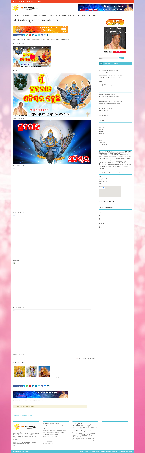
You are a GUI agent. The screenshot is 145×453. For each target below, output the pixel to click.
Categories (107, 63)
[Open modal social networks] (48, 35)
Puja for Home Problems (104, 138)
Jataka (124, 158)
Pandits (113, 162)
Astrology (101, 126)
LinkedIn (102, 223)
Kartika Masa (79, 432)
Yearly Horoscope (103, 144)
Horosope (104, 158)
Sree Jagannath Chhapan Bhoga (106, 106)
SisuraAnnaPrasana (108, 166)
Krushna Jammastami (111, 160)
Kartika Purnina (104, 160)
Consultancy (125, 154)
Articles (44, 15)
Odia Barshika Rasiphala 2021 (106, 108)
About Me (30, 1)
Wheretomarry (102, 168)
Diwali (104, 156)
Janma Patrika (92, 15)
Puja (126, 162)
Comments (115, 63)
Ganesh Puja (111, 156)
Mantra (120, 160)
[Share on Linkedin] (33, 35)
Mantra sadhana (126, 160)
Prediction (120, 161)
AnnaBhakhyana (115, 152)
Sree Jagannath (82, 15)
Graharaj (17, 400)
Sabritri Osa (118, 164)
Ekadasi (106, 156)
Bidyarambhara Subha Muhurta (106, 72)
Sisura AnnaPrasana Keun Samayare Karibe (23, 415)
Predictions (35, 15)
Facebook (102, 212)
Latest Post (101, 129)
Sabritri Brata (113, 164)
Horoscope (25, 15)
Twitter (102, 216)
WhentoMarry (125, 166)
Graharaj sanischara (23, 400)
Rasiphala (103, 164)
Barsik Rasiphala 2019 (104, 113)
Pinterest (102, 227)
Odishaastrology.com (109, 85)
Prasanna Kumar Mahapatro (20, 23)
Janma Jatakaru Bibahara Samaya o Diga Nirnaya (110, 75)
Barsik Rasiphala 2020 (104, 110)
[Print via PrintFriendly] (39, 35)
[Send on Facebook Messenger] (45, 35)
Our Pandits (62, 15)
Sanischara (40, 400)
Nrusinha (105, 162)
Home (14, 1)
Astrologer (104, 153)
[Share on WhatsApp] (27, 35)
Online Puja (52, 15)
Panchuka (109, 162)
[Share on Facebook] (18, 35)
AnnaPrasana (121, 152)
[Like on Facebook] (42, 35)
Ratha (109, 164)
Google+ (102, 219)
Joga (126, 158)
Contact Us (39, 1)
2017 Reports (105, 151)
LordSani (30, 400)
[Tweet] (24, 35)
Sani (33, 400)
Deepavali (100, 156)
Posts (101, 63)
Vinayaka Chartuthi (117, 166)
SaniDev (36, 400)
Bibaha (121, 154)
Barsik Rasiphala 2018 (104, 115)
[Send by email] (36, 35)
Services (21, 1)
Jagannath (113, 158)
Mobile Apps (71, 15)
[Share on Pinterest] (30, 35)
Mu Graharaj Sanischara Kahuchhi (107, 68)
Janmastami (120, 158)
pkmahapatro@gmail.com (105, 178)
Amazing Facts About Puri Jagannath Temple (109, 77)
